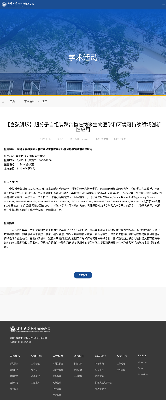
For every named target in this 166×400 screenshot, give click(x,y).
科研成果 (99, 376)
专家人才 (78, 370)
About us (142, 362)
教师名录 (78, 363)
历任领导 (14, 382)
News (140, 368)
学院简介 (14, 363)
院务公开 (14, 389)
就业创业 (57, 382)
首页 (12, 101)
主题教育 (35, 382)
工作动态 (35, 363)
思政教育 (57, 376)
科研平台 (99, 370)
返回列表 (83, 275)
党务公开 (35, 370)
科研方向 (99, 363)
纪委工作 (35, 376)
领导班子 (14, 370)
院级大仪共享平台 (103, 382)
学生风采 (57, 389)
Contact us (143, 374)
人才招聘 (78, 376)
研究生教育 (58, 370)
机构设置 (14, 376)
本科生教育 (58, 363)
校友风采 (121, 370)
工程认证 (57, 395)
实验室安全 (100, 389)
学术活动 (29, 101)
